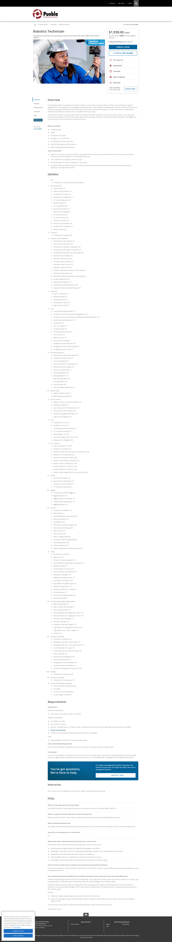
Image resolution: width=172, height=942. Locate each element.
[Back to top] (86, 921)
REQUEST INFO (130, 89)
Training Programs (43, 24)
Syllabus (36, 103)
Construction (53, 24)
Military (108, 924)
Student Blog (125, 924)
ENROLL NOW (123, 47)
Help (107, 926)
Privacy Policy (88, 937)
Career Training (75, 924)
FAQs (35, 115)
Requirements (38, 107)
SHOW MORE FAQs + (54, 909)
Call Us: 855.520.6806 (130, 24)
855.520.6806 (38, 129)
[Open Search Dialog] (136, 3)
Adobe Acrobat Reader (58, 730)
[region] (18, 926)
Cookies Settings (18, 935)
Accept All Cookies (18, 931)
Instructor (37, 111)
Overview (37, 99)
